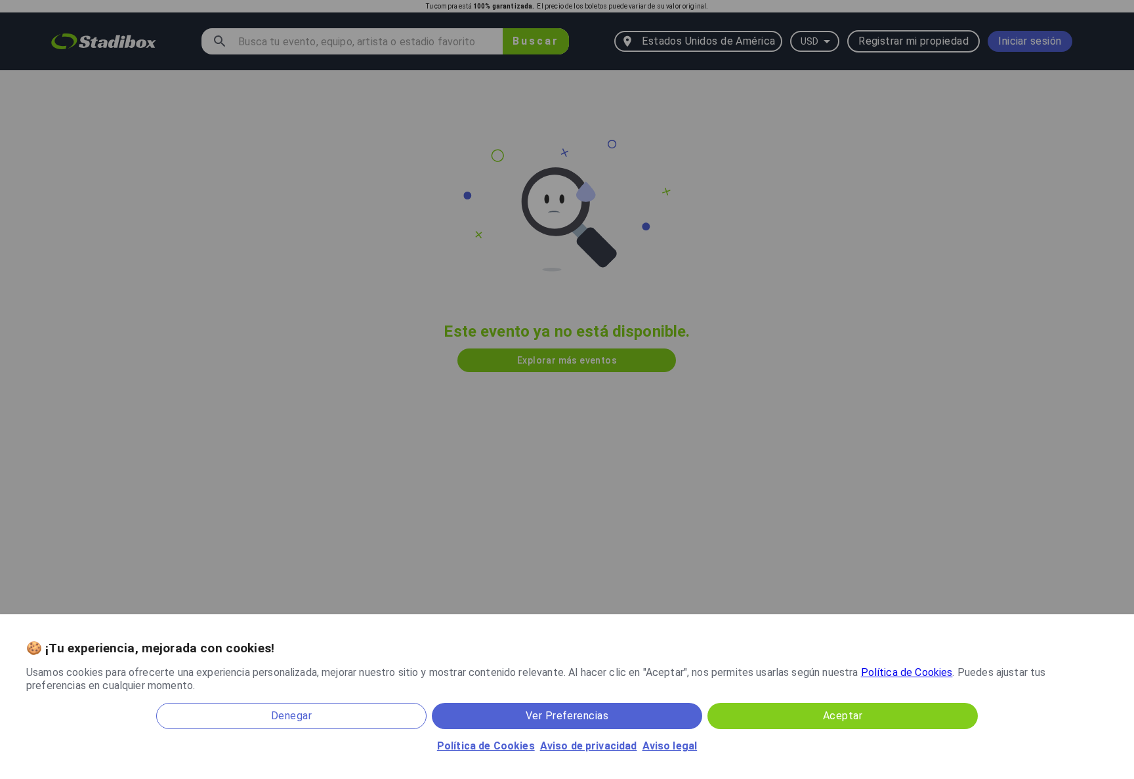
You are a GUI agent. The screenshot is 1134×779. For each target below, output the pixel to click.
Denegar (291, 715)
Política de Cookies (907, 672)
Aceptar (842, 715)
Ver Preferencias (567, 715)
